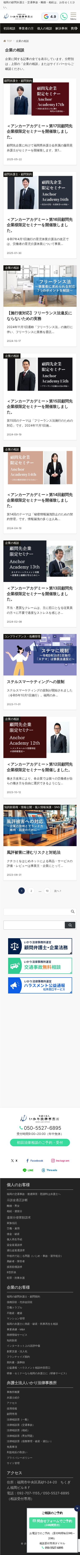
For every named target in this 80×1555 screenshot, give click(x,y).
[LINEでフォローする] (28, 1170)
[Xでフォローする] (14, 1161)
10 (47, 890)
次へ (56, 890)
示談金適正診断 (17, 1200)
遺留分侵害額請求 (19, 1217)
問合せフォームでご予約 (54, 1522)
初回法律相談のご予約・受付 (40, 1142)
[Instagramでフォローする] (60, 1161)
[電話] (64, 16)
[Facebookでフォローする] (34, 1161)
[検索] (70, 925)
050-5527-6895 (42, 1128)
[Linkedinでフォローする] (49, 1170)
